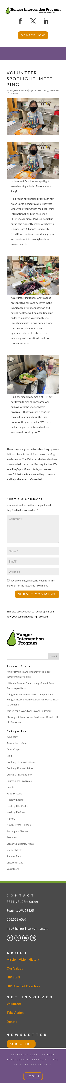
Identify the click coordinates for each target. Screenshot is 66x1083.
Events (10, 787)
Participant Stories (17, 831)
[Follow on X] (33, 21)
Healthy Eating (15, 799)
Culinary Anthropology (19, 774)
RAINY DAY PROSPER (36, 1065)
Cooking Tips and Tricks (20, 768)
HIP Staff (13, 977)
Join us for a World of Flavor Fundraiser (29, 710)
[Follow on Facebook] (20, 21)
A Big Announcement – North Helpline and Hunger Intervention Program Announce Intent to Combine (33, 699)
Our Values (15, 968)
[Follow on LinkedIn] (46, 21)
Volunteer (14, 1004)
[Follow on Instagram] (33, 938)
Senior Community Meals (21, 843)
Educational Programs (19, 780)
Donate (12, 1022)
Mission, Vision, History (23, 959)
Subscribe (21, 1044)
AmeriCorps (13, 749)
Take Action (15, 1012)
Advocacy (12, 736)
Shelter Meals (14, 849)
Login (33, 1076)
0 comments (13, 93)
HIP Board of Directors (23, 986)
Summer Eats (14, 856)
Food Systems (14, 793)
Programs (12, 837)
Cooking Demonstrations (21, 761)
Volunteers (54, 90)
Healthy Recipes (16, 812)
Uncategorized (15, 862)
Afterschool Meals (17, 743)
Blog (46, 90)
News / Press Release (19, 824)
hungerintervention (18, 90)
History (11, 818)
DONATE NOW (33, 35)
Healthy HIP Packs (17, 806)
